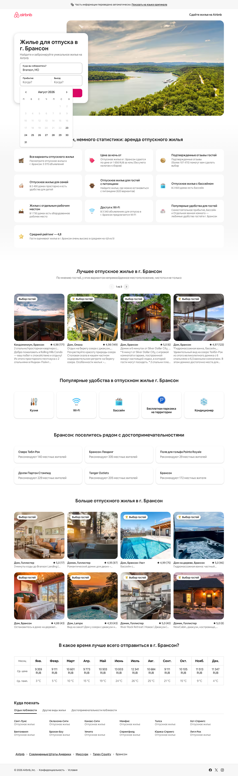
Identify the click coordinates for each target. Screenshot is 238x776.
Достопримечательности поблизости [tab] (94, 710)
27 (46, 135)
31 (25, 142)
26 (39, 135)
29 (60, 135)
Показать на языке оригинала (149, 4)
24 (25, 135)
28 (53, 135)
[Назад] (112, 287)
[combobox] (51, 70)
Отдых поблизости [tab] (25, 710)
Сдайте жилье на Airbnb (205, 15)
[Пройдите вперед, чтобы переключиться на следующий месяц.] (67, 92)
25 (32, 135)
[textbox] (35, 82)
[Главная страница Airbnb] (23, 14)
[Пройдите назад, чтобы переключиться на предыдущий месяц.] (26, 92)
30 (67, 135)
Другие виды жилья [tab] (54, 710)
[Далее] (126, 287)
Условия (73, 770)
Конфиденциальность (51, 770)
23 (67, 127)
